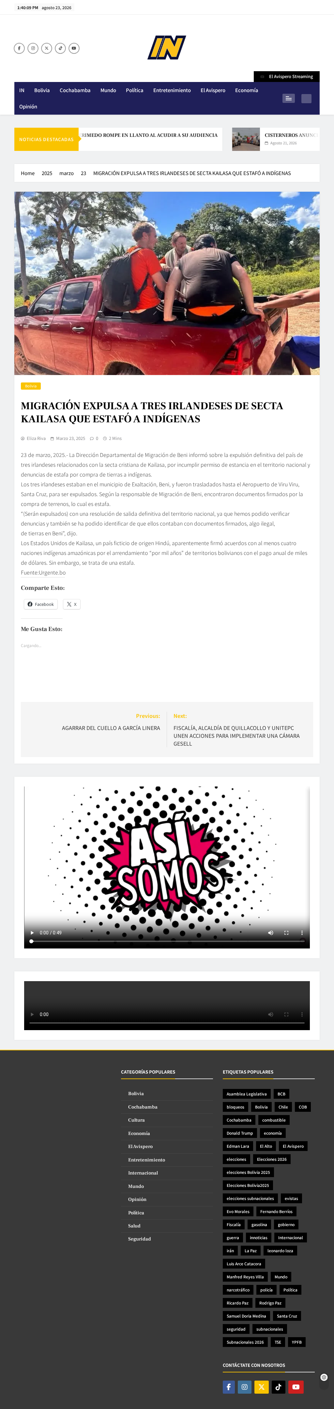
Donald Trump (240, 1133)
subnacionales (269, 1329)
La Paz (251, 1250)
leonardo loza (280, 1250)
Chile (283, 1106)
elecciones (236, 1159)
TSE (278, 1342)
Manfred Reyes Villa (245, 1276)
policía (266, 1289)
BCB (281, 1093)
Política (135, 90)
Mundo (108, 90)
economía (273, 1133)
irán (230, 1250)
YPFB (297, 1342)
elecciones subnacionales (250, 1198)
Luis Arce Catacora (244, 1263)
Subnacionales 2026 (245, 1342)
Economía (246, 90)
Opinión (28, 106)
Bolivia (42, 90)
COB (303, 1106)
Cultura (136, 1120)
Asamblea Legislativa (247, 1093)
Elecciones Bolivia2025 (248, 1185)
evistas (291, 1198)
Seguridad (139, 1239)
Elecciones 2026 (272, 1159)
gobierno (286, 1224)
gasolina (259, 1224)
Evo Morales (238, 1211)
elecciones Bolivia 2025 (248, 1172)
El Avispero (213, 90)
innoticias (258, 1237)
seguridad (236, 1329)
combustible (274, 1120)
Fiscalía (234, 1224)
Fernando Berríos (276, 1211)
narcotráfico (238, 1289)
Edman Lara (238, 1146)
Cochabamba (75, 90)
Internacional (143, 1173)
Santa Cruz (287, 1316)
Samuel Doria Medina (246, 1316)
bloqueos (235, 1106)
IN (21, 90)
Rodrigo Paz (270, 1302)
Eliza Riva (36, 438)
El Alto (266, 1146)
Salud (134, 1226)
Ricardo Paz (238, 1302)
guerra (233, 1237)
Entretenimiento (172, 90)
